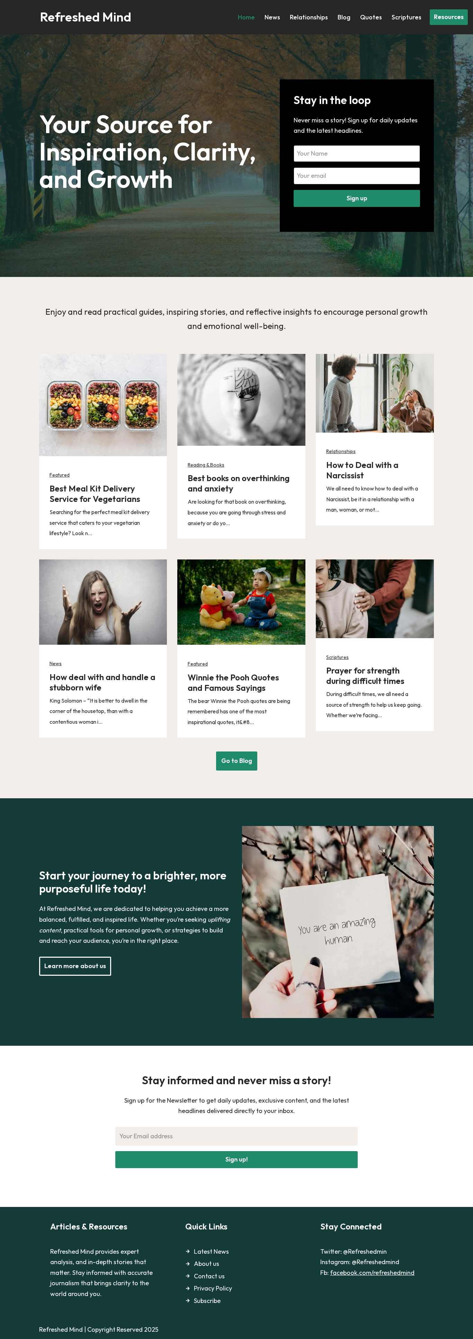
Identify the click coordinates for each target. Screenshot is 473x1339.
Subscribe (207, 1301)
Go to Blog (236, 761)
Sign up (357, 198)
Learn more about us (75, 966)
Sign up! (236, 1159)
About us (206, 1264)
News (272, 17)
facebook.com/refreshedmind (372, 1273)
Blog (344, 17)
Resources (449, 17)
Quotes (371, 17)
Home (246, 17)
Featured (60, 475)
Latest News (211, 1251)
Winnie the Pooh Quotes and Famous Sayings (233, 682)
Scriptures (406, 17)
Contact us (209, 1276)
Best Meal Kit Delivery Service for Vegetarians (95, 493)
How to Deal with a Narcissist (362, 470)
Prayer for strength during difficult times (365, 675)
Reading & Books (206, 465)
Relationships (309, 17)
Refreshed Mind (61, 1329)
